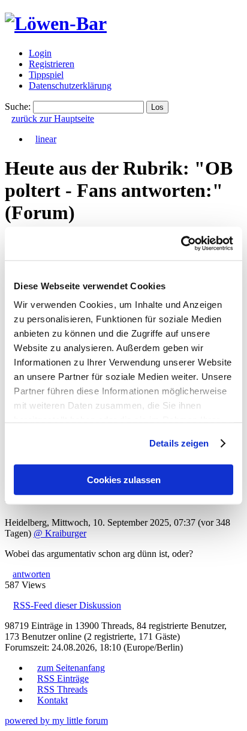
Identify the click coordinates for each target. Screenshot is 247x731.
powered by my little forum (56, 720)
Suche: (18, 106)
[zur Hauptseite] (56, 23)
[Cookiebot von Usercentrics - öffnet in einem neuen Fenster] (180, 243)
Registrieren (51, 64)
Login (40, 53)
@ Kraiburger (60, 533)
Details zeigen (179, 443)
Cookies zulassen (124, 479)
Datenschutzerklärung (70, 85)
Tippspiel (46, 75)
